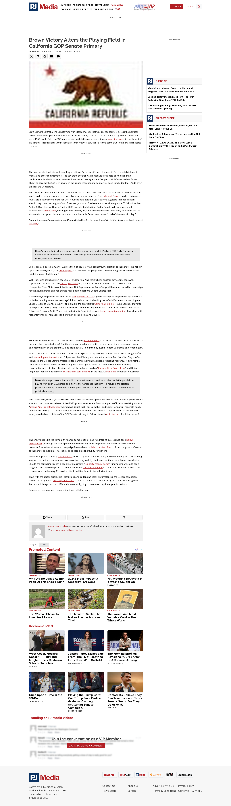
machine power (116, 139)
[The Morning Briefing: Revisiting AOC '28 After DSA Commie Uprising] (125, 640)
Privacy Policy (186, 785)
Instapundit (102, 5)
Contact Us (108, 785)
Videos (109, 9)
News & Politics (83, 9)
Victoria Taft (35, 666)
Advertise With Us (163, 785)
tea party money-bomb (97, 463)
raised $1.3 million (93, 467)
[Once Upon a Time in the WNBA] (47, 681)
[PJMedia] (43, 6)
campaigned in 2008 (83, 296)
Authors (66, 5)
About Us (133, 785)
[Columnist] (39, 531)
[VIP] (117, 9)
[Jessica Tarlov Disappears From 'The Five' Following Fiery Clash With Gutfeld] (86, 640)
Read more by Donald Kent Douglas (66, 530)
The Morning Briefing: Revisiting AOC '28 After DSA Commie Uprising (123, 657)
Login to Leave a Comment (86, 745)
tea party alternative (63, 480)
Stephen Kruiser (115, 663)
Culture (99, 9)
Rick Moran (112, 708)
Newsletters (109, 790)
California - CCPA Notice (190, 790)
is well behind (65, 456)
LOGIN (189, 6)
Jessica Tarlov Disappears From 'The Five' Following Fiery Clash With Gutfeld (86, 657)
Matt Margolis (75, 663)
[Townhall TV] (118, 5)
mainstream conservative (76, 371)
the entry (33, 223)
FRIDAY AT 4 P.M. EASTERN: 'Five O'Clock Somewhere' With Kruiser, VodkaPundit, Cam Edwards (173, 145)
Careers (132, 790)
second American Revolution (45, 406)
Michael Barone (112, 196)
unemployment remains (46, 357)
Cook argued (65, 270)
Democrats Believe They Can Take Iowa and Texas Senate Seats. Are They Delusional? (124, 699)
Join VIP (176, 6)
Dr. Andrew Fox (36, 701)
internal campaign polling (112, 311)
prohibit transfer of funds (101, 447)
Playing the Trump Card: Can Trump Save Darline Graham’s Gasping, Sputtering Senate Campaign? (84, 701)
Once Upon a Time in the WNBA (45, 696)
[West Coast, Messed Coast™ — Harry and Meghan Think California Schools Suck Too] (47, 640)
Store (89, 5)
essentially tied (91, 340)
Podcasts (79, 5)
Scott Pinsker (75, 711)
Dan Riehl (111, 371)
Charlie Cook (49, 210)
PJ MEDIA (44, 544)
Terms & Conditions (164, 790)
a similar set (112, 414)
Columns (66, 9)
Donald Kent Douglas (40, 51)
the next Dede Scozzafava (111, 368)
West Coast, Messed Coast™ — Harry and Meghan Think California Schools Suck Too (45, 658)
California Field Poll (104, 303)
